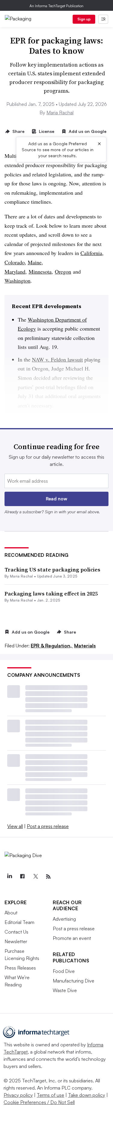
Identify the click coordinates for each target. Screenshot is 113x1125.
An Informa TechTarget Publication (56, 6)
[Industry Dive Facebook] (22, 876)
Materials (85, 646)
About (11, 913)
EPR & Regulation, (52, 646)
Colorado (15, 262)
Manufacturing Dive (73, 981)
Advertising (64, 919)
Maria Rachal (60, 113)
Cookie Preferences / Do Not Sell (39, 1102)
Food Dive (64, 971)
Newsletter (16, 941)
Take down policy (86, 1095)
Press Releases (20, 968)
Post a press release (48, 826)
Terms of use (50, 1095)
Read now (56, 499)
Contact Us (16, 932)
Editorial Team (19, 922)
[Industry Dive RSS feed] (48, 876)
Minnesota (40, 271)
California (91, 252)
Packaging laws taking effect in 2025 (51, 593)
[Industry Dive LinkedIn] (9, 876)
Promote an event (72, 938)
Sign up (84, 19)
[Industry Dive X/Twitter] (35, 876)
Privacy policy (18, 1095)
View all (15, 826)
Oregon (63, 271)
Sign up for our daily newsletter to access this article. (56, 460)
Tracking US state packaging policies (52, 569)
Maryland (15, 271)
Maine (35, 262)
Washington (17, 280)
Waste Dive (65, 990)
